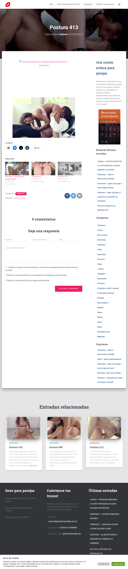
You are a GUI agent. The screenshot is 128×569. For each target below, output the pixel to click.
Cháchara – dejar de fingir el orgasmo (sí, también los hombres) (109, 197)
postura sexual (20, 198)
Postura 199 (62, 177)
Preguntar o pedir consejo (108, 288)
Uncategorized (103, 332)
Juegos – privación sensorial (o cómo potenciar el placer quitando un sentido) (109, 165)
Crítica (100, 230)
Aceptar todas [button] (118, 564)
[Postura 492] (43, 168)
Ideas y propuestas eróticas (68, 4)
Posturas (101, 283)
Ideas (99, 264)
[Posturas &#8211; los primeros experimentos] (17, 168)
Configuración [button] (104, 564)
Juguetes (101, 274)
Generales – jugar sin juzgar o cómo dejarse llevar (104, 526)
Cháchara (101, 225)
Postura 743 (15, 447)
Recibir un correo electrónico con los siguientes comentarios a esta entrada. (37, 275)
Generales (101, 254)
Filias (99, 250)
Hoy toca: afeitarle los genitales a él (100, 551)
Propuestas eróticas (105, 293)
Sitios (99, 327)
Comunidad (88, 4)
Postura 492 (36, 177)
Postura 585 (56, 447)
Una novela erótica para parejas (105, 68)
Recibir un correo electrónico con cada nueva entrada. (28, 280)
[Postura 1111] (104, 428)
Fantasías (101, 245)
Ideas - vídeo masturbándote (109, 359)
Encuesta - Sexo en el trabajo (109, 373)
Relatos (100, 308)
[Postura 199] (70, 168)
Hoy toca (101, 259)
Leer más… (34, 466)
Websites (101, 337)
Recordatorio (102, 303)
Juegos (100, 269)
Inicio (51, 4)
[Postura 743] (23, 428)
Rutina (99, 317)
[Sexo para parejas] (7, 4)
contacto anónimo (68, 528)
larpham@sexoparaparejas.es (62, 522)
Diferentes (101, 240)
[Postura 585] (64, 428)
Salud (99, 322)
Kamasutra (21, 193)
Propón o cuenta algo (105, 4)
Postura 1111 (97, 447)
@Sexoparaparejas (72, 534)
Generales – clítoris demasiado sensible (104, 516)
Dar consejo (102, 235)
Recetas (100, 298)
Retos (99, 312)
